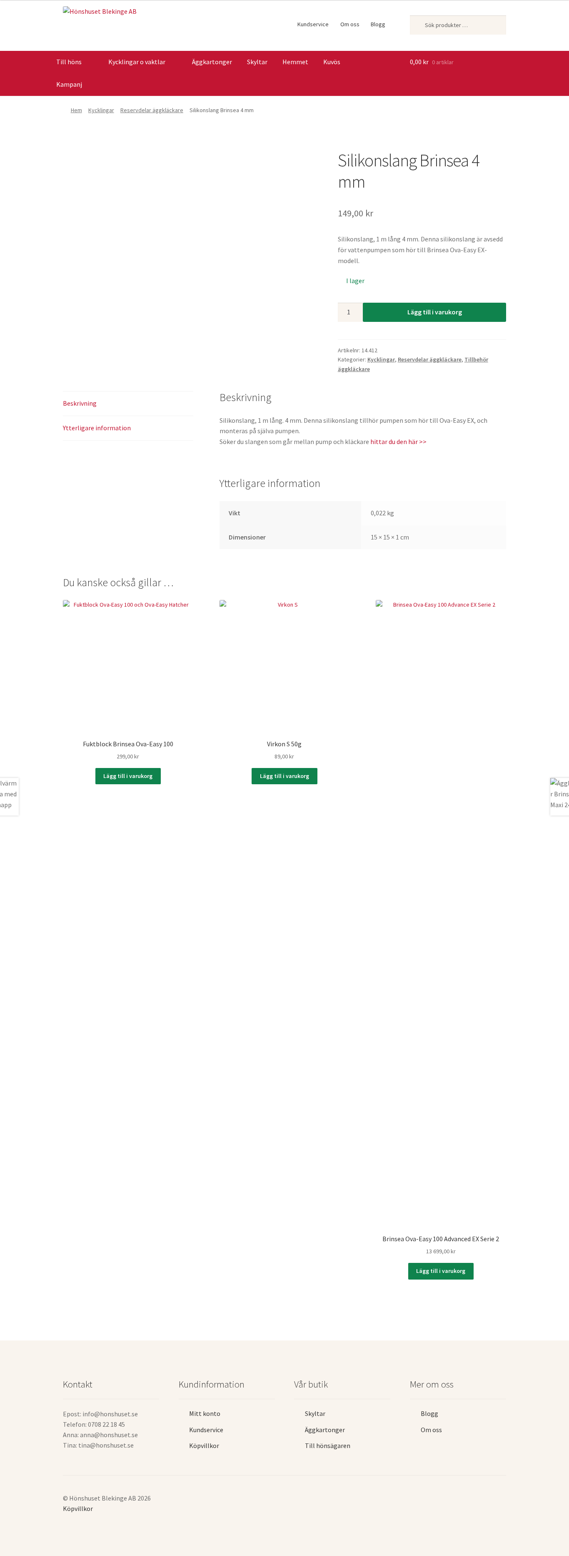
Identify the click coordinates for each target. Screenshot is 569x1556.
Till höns (69, 62)
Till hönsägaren (327, 1445)
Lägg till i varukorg (434, 312)
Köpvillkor (204, 1445)
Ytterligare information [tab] (97, 428)
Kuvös (331, 62)
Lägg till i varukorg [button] (127, 776)
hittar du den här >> (398, 441)
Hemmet (295, 62)
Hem (76, 110)
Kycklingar (101, 110)
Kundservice (313, 24)
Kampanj (69, 84)
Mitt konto (204, 1413)
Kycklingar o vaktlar (136, 62)
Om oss (349, 24)
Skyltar (257, 62)
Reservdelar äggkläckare (151, 110)
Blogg (378, 24)
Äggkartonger (212, 62)
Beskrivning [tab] (80, 403)
